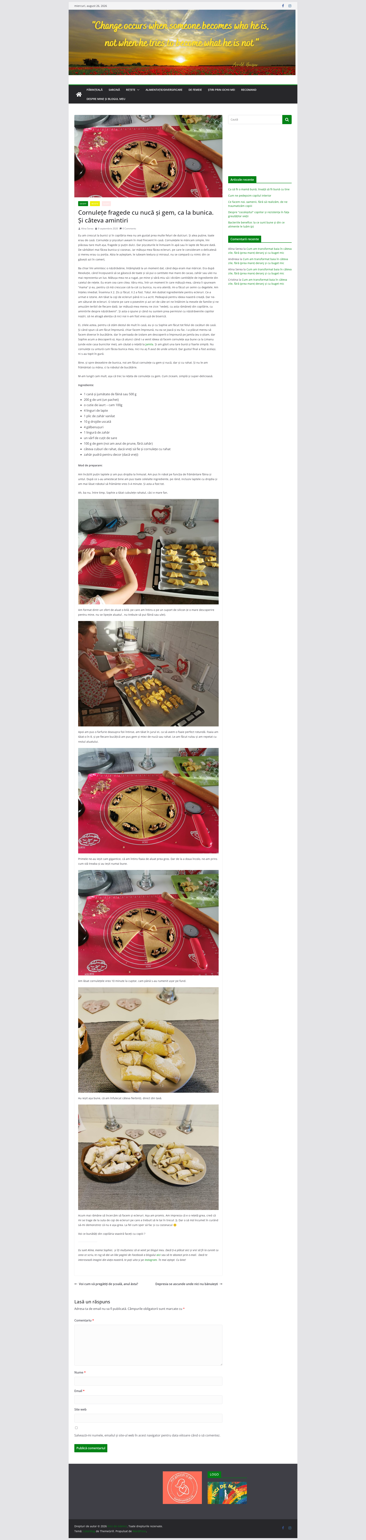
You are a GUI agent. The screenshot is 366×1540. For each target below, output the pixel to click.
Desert (83, 203)
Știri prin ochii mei (221, 90)
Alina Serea (87, 228)
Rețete (130, 90)
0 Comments (129, 228)
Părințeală (95, 90)
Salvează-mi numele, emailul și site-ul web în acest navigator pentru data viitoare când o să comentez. (147, 1435)
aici (159, 1255)
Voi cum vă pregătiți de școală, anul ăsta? (108, 1284)
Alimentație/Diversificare (164, 90)
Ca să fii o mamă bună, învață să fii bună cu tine (259, 189)
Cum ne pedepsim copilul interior (249, 195)
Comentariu (84, 1320)
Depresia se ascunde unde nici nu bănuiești (186, 1284)
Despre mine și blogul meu (106, 99)
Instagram (151, 1260)
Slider (106, 203)
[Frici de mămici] (183, 12)
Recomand (248, 90)
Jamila (149, 344)
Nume (80, 1372)
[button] (137, 89)
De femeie (195, 90)
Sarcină (114, 90)
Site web (80, 1409)
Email (79, 1391)
